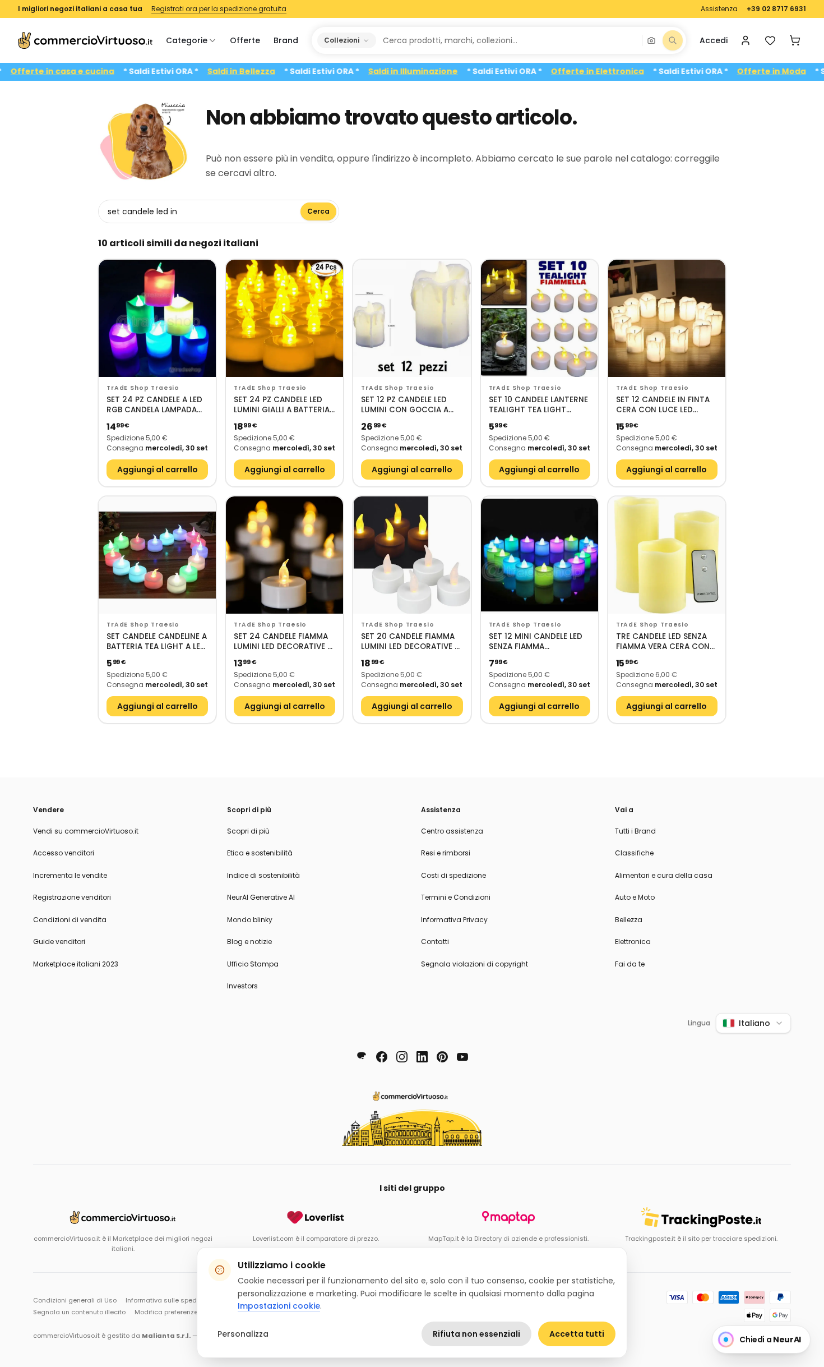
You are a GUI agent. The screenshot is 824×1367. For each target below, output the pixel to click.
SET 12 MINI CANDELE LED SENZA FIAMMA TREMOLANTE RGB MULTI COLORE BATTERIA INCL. (535, 642)
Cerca (318, 211)
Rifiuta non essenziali (476, 1334)
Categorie (186, 40)
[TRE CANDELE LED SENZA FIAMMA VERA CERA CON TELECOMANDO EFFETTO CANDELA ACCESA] (666, 555)
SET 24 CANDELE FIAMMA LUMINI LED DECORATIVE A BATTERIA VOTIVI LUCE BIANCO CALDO (283, 642)
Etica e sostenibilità (260, 853)
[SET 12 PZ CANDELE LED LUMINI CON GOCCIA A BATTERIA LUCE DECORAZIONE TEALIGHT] (411, 318)
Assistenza (719, 8)
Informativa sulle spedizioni (169, 1300)
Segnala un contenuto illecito (79, 1312)
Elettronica (633, 941)
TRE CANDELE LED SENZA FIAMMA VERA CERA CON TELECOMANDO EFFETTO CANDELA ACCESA (663, 642)
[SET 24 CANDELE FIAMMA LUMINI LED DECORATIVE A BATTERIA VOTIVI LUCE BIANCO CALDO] (284, 555)
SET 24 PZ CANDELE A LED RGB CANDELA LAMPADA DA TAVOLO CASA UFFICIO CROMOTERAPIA (156, 405)
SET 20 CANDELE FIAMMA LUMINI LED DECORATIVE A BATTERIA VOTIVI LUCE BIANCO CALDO (410, 642)
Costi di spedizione (453, 875)
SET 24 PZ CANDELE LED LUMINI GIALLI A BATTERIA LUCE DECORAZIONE (282, 405)
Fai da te (630, 964)
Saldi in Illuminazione (446, 71)
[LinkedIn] (422, 1056)
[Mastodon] (361, 1056)
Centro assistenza (452, 831)
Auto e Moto (635, 897)
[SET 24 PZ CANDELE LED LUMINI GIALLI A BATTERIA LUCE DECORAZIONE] (284, 318)
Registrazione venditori (72, 897)
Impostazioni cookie (279, 1305)
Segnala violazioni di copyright (474, 964)
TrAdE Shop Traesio (143, 388)
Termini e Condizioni (455, 897)
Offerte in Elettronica (630, 71)
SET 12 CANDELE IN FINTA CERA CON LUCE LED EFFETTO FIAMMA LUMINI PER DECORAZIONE (663, 405)
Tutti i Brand (635, 831)
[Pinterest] (442, 1056)
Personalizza (243, 1334)
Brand (286, 40)
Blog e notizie (249, 941)
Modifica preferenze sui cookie (183, 1312)
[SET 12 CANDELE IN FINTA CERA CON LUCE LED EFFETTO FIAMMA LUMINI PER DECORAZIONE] (666, 318)
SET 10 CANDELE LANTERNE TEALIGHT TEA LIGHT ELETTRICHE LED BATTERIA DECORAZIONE (538, 405)
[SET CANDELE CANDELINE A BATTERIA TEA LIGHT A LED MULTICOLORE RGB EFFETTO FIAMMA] (157, 555)
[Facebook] (381, 1056)
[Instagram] (402, 1056)
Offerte (245, 40)
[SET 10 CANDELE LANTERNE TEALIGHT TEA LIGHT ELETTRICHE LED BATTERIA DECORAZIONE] (539, 318)
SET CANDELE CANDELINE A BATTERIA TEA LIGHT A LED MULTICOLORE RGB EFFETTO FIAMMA (157, 642)
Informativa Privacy (454, 919)
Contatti (435, 941)
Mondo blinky (249, 919)
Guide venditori (59, 941)
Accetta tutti (576, 1334)
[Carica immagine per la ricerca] (651, 40)
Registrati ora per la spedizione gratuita (218, 8)
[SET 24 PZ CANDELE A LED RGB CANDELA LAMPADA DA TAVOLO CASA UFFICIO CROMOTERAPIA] (157, 318)
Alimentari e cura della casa (663, 875)
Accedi (714, 40)
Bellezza (628, 919)
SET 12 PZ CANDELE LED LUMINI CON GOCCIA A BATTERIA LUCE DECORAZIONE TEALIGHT (407, 405)
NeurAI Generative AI (261, 897)
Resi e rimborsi (445, 853)
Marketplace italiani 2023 (75, 964)
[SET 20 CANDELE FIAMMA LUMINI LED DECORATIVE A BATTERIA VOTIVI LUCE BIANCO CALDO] (411, 555)
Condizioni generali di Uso (75, 1300)
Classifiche (634, 853)
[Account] (745, 40)
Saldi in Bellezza (274, 71)
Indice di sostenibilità (263, 875)
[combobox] (508, 40)
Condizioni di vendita (70, 919)
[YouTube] (462, 1056)
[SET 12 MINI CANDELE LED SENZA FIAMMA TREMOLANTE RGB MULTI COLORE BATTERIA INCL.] (539, 555)
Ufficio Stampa (253, 964)
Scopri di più (248, 831)
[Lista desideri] (770, 40)
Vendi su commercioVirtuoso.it (85, 831)
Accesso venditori (63, 853)
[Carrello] (795, 40)
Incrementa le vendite (70, 875)
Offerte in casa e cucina (95, 71)
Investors (242, 986)
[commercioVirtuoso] (85, 40)
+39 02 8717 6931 (776, 8)
